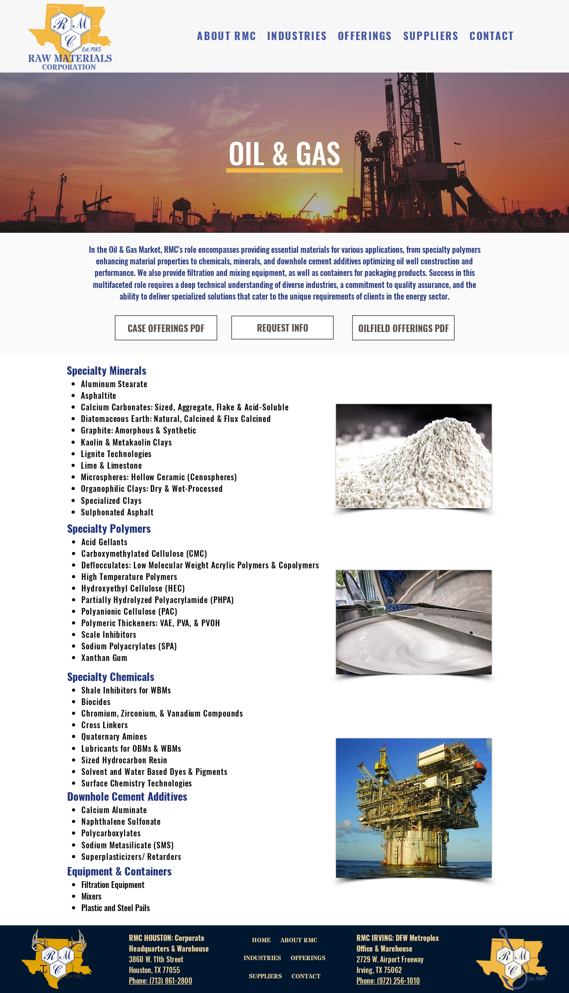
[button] (227, 36)
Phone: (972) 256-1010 (388, 980)
